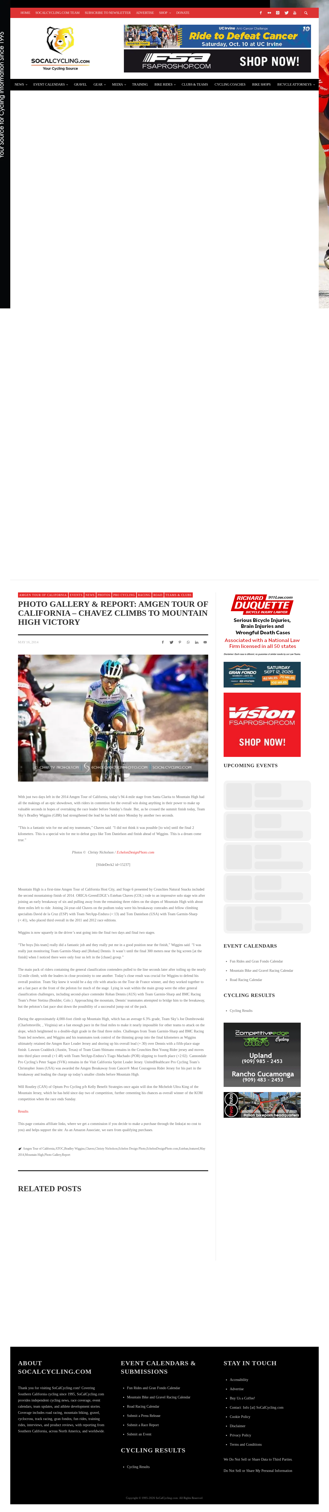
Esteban (183, 1148)
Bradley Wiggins (74, 1148)
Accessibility (239, 1380)
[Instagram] (277, 13)
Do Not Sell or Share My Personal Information (258, 1471)
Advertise (237, 1389)
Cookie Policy (240, 1417)
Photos (104, 595)
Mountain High (34, 1155)
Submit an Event (139, 1434)
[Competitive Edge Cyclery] (262, 1054)
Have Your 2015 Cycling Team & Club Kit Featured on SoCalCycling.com (105, 405)
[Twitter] (286, 13)
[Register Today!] (262, 674)
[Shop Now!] (262, 724)
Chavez (90, 1148)
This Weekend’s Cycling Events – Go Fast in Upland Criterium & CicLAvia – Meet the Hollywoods (135, 344)
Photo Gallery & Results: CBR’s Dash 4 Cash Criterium (84, 221)
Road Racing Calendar (246, 980)
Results (23, 1111)
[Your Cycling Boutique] (262, 1104)
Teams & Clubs (178, 595)
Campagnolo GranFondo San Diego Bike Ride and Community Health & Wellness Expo (121, 466)
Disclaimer (237, 1426)
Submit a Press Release (143, 1416)
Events (76, 595)
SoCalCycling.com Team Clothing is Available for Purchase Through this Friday (118, 527)
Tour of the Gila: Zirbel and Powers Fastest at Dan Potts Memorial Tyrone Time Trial (124, 99)
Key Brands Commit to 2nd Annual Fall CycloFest (80, 160)
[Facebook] (260, 13)
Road (157, 595)
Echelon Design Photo (132, 1148)
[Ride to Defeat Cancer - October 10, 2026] (217, 36)
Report (66, 1155)
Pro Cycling (124, 595)
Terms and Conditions (246, 1444)
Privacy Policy (240, 1435)
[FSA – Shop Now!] (217, 60)
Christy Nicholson (106, 1148)
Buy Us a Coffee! (242, 1398)
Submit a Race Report (143, 1425)
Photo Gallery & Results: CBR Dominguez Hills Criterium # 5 (175, 1266)
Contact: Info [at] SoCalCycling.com (257, 1407)
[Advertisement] (262, 1155)
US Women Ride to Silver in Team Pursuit (68, 282)
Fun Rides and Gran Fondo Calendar (256, 961)
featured (194, 1148)
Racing (144, 595)
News (90, 595)
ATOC (59, 1148)
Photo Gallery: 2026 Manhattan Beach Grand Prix (43, 1266)
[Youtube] (294, 13)
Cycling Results (241, 1011)
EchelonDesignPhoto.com (135, 852)
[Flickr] (269, 13)
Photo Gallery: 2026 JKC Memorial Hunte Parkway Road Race (44, 1333)
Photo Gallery (52, 1155)
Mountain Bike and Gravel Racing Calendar (261, 971)
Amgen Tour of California (43, 595)
